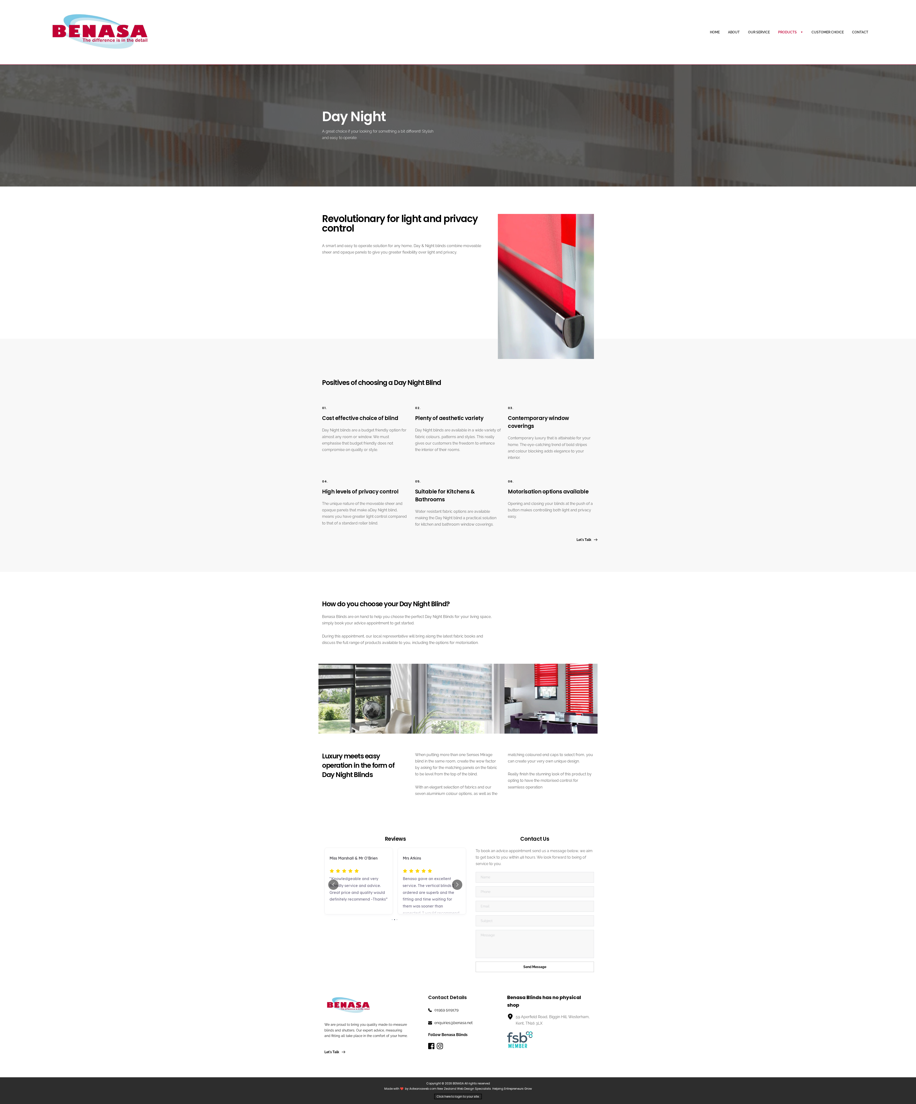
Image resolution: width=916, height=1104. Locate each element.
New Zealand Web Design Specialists (464, 1089)
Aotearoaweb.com (423, 1089)
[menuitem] (715, 32)
